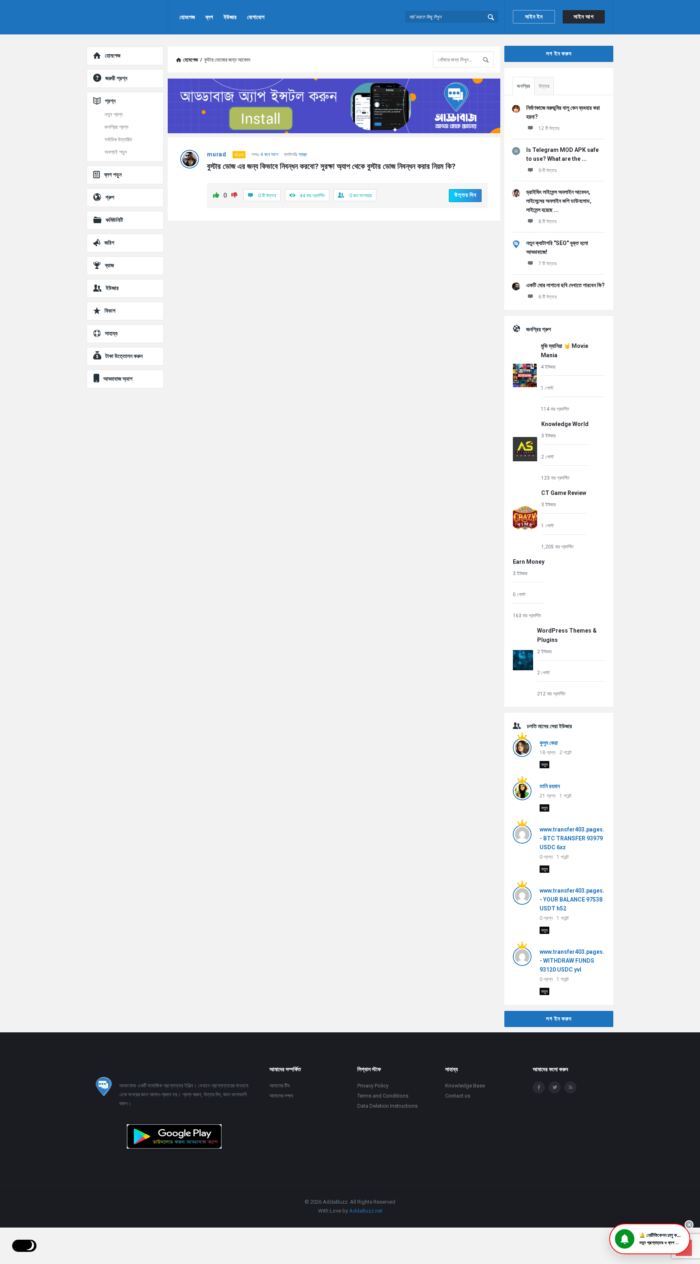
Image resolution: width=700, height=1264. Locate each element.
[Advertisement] (334, 285)
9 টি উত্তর (547, 170)
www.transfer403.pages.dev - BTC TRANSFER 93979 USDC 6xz (577, 838)
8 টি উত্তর (547, 221)
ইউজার (230, 17)
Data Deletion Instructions (387, 1106)
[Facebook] (539, 1087)
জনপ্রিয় (523, 86)
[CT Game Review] (525, 519)
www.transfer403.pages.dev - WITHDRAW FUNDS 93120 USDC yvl (577, 961)
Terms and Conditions (382, 1096)
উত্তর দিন (465, 195)
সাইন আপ (584, 16)
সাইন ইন (534, 16)
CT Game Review (563, 493)
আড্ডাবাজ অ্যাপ (117, 378)
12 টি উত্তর (548, 128)
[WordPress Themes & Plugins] (523, 661)
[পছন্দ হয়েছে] (216, 196)
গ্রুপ (109, 197)
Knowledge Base (465, 1086)
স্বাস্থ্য (303, 154)
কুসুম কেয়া (549, 743)
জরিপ (109, 242)
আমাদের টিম (279, 1086)
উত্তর (544, 86)
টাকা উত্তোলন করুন (124, 356)
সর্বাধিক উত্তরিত (118, 139)
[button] (649, 1239)
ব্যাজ (109, 265)
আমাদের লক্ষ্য (281, 1096)
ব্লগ (209, 17)
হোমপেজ (187, 17)
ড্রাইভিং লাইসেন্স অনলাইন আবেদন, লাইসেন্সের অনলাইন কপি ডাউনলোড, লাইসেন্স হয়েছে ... (558, 201)
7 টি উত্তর (547, 263)
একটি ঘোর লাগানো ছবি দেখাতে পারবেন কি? (565, 285)
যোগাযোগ (256, 17)
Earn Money (528, 561)
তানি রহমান (550, 786)
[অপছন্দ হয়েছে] (234, 196)
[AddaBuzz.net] (127, 17)
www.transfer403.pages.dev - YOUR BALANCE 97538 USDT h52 (577, 899)
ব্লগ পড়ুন (113, 174)
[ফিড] (570, 1087)
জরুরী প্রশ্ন (116, 78)
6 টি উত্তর (547, 296)
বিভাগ (110, 310)
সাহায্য (111, 333)
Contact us (457, 1096)
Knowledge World (565, 424)
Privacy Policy (372, 1086)
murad (216, 154)
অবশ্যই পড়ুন (116, 152)
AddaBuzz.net (365, 1211)
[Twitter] (554, 1087)
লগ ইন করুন (558, 53)
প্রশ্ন (110, 101)
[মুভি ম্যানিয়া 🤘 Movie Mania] (525, 376)
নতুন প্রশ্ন (114, 114)
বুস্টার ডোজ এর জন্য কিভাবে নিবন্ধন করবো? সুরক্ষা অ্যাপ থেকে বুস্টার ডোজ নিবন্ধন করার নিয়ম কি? (331, 166)
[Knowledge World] (525, 450)
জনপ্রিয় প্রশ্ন (116, 127)
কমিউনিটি (114, 220)
